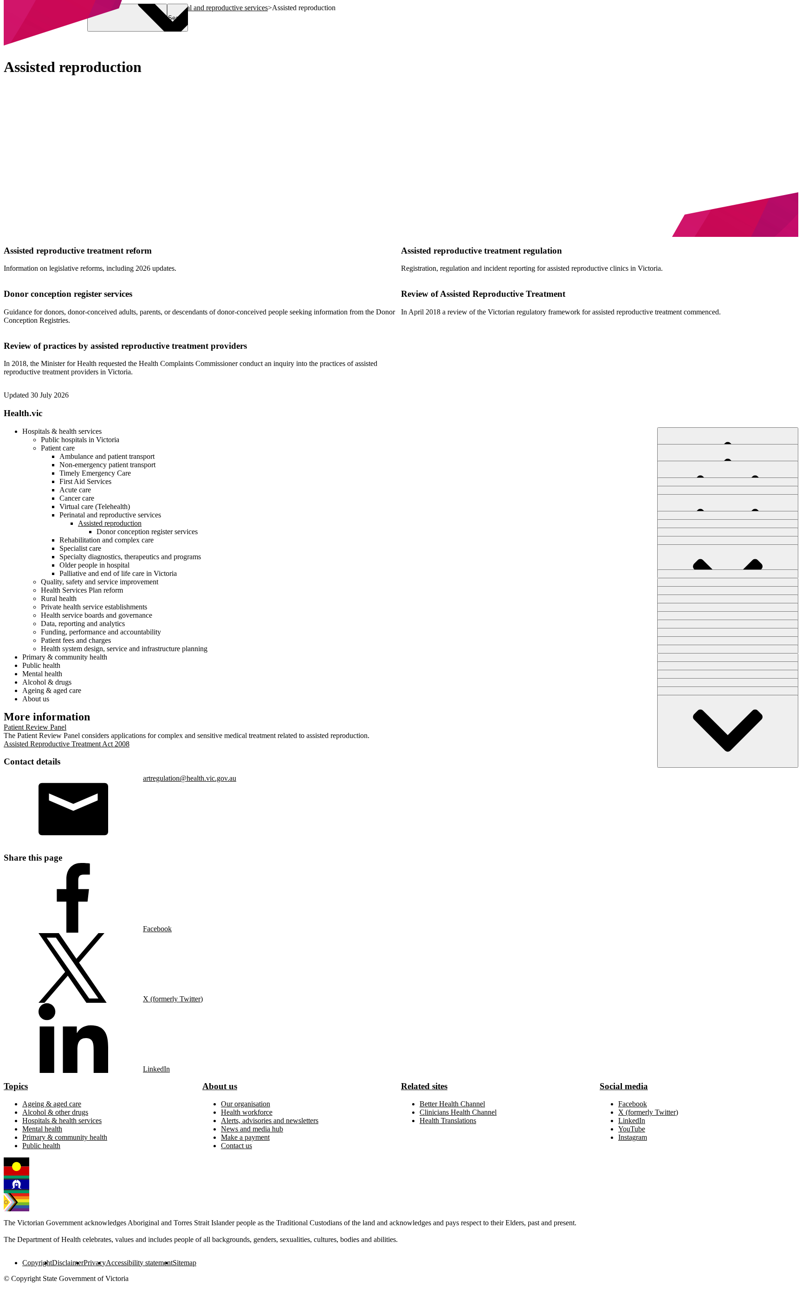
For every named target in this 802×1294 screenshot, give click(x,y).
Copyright (37, 1263)
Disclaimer (68, 1263)
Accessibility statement (139, 1263)
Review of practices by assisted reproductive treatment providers (125, 346)
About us (219, 1086)
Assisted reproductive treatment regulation (481, 250)
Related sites (424, 1086)
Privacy (95, 1263)
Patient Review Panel (35, 727)
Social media (624, 1086)
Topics (16, 1086)
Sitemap (184, 1263)
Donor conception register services (68, 294)
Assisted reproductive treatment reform (78, 250)
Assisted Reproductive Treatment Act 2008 (66, 744)
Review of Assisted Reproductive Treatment (483, 294)
